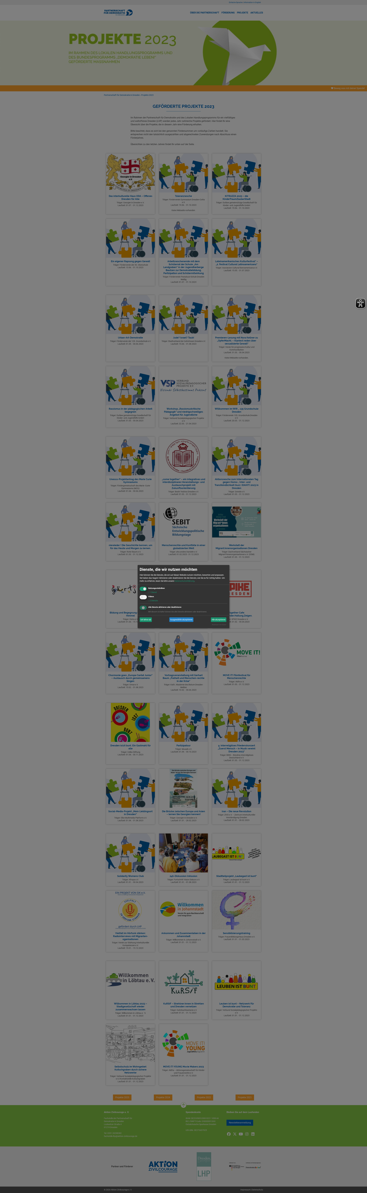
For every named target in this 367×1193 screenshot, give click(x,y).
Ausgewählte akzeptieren (181, 619)
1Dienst (152, 592)
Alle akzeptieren (219, 619)
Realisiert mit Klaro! (219, 625)
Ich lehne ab (145, 619)
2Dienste (153, 601)
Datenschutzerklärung (184, 581)
